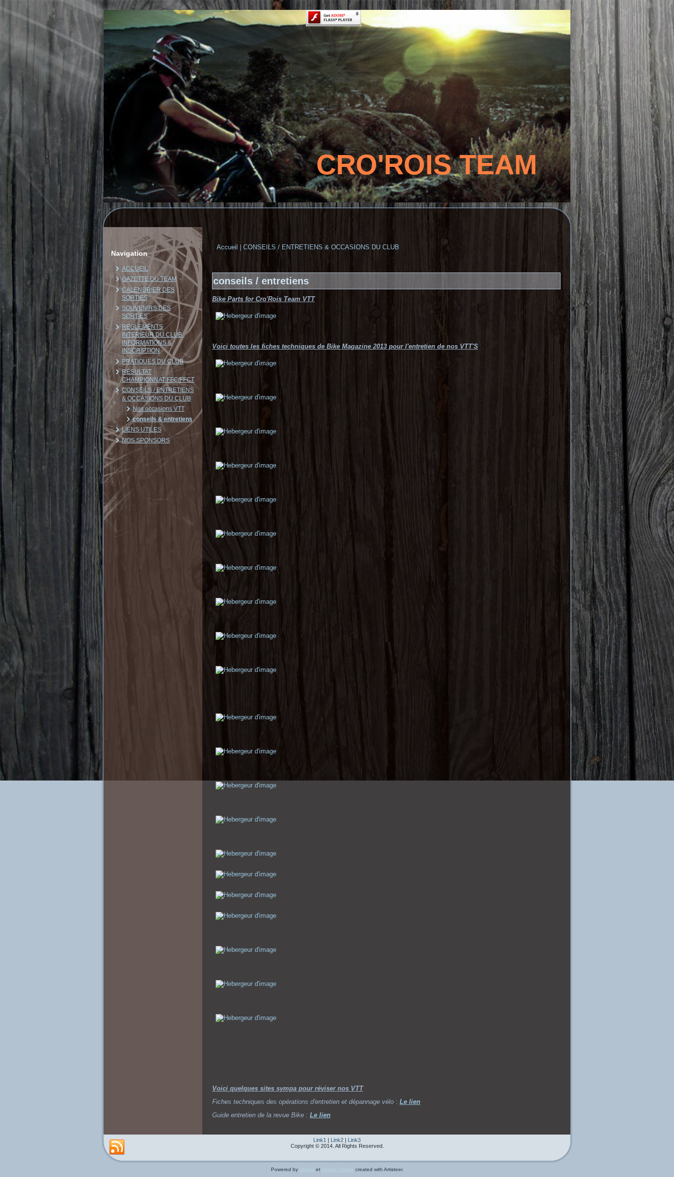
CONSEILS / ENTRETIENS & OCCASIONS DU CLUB (321, 247)
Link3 (354, 1140)
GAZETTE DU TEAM (149, 278)
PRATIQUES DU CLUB (153, 361)
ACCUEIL (135, 268)
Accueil (227, 247)
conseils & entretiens (162, 419)
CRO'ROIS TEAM (426, 164)
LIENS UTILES (141, 429)
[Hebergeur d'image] (246, 315)
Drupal (307, 1169)
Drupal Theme (338, 1169)
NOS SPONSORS (146, 440)
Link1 (319, 1140)
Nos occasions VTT (159, 408)
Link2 (337, 1140)
